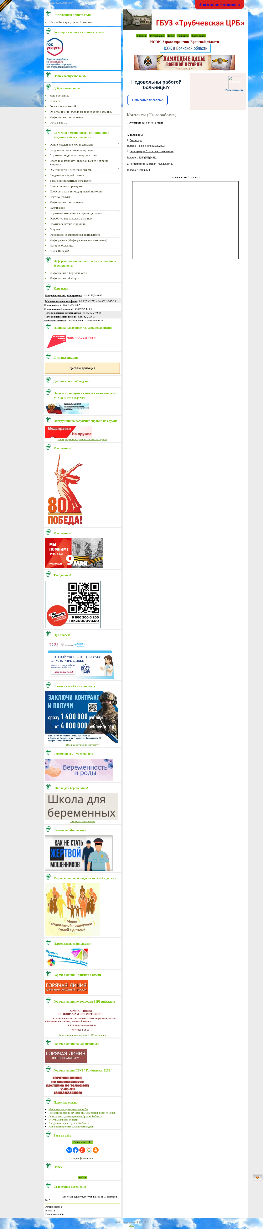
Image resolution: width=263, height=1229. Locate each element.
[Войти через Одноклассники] (96, 1150)
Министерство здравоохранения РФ (68, 1109)
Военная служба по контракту (82, 744)
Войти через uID (82, 1142)
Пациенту (183, 35)
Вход (171, 35)
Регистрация (157, 35)
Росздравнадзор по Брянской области (69, 1123)
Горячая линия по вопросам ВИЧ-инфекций (82, 1035)
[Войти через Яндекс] (82, 1150)
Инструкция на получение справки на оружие (82, 439)
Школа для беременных (82, 821)
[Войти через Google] (89, 1150)
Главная (141, 35)
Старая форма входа (82, 1158)
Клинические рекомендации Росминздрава (72, 1126)
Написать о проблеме (147, 100)
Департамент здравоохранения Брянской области (75, 1116)
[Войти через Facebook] (76, 1150)
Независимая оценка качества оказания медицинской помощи (82, 1112)
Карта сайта (198, 35)
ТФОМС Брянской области (63, 1119)
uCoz (131, 1225)
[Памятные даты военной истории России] (184, 69)
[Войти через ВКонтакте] (69, 1150)
